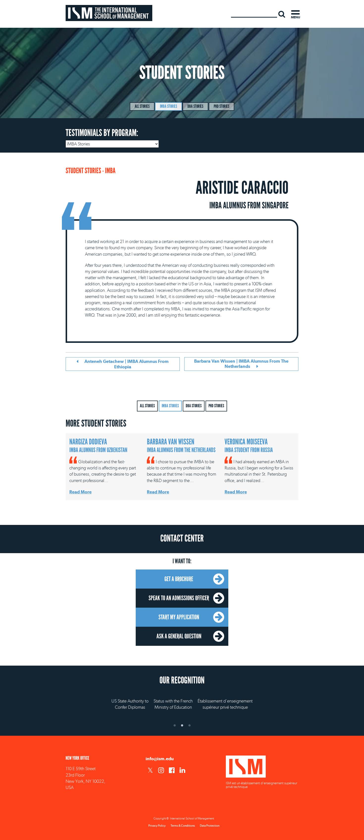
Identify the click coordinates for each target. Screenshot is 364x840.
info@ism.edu (160, 758)
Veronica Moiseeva (249, 445)
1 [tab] (174, 725)
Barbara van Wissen (181, 445)
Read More (80, 491)
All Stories (142, 106)
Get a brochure (178, 579)
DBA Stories (195, 106)
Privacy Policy (157, 825)
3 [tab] (189, 725)
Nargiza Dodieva (98, 445)
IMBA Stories (168, 106)
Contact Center (182, 538)
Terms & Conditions (183, 825)
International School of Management (109, 13)
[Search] (281, 14)
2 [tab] (182, 725)
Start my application (178, 617)
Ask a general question (178, 636)
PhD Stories (221, 106)
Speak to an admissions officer (179, 598)
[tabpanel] (182, 699)
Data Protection (209, 825)
